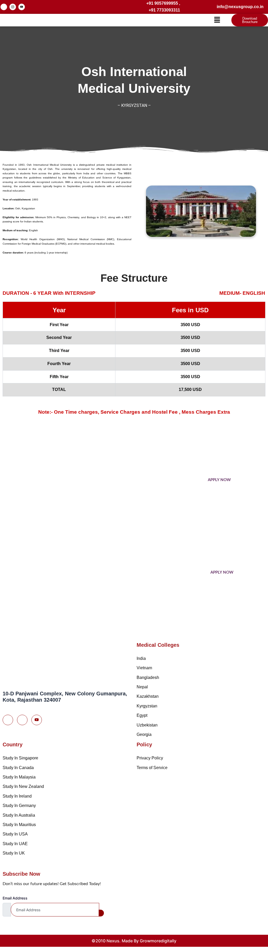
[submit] (101, 913)
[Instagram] (12, 7)
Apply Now (219, 480)
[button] (217, 20)
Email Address (15, 898)
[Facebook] (4, 7)
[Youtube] (36, 720)
